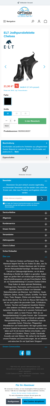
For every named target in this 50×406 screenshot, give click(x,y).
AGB (19, 205)
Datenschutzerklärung (24, 397)
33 (16, 113)
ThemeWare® (26, 376)
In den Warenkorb (32, 121)
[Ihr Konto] (39, 21)
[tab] (25, 147)
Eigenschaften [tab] (8, 157)
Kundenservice (9, 223)
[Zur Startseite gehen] (25, 12)
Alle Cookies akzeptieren (34, 401)
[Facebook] (22, 353)
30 (8, 113)
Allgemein (7, 218)
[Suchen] (32, 21)
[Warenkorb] (45, 21)
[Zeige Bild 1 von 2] (22, 79)
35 (25, 113)
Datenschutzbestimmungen (22, 203)
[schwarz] (8, 101)
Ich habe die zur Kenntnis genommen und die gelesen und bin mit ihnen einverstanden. (22, 205)
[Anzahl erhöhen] (14, 121)
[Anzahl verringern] (6, 121)
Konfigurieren (13, 401)
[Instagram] (28, 353)
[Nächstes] (44, 66)
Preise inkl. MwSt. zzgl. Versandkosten (15, 90)
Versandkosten (11, 369)
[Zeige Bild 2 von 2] (27, 79)
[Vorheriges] (6, 66)
